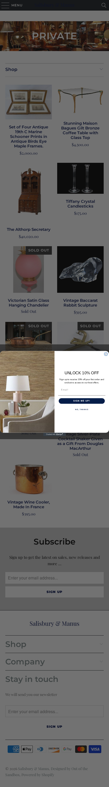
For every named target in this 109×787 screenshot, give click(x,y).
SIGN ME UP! (81, 401)
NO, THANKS (81, 409)
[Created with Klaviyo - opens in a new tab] (54, 434)
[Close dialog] (106, 354)
